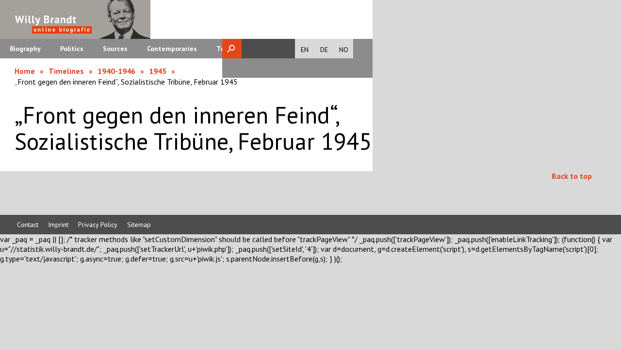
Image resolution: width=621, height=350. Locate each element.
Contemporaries (172, 48)
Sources (115, 48)
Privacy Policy (97, 224)
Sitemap (139, 224)
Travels (228, 48)
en (305, 49)
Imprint (58, 224)
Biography (25, 48)
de (324, 49)
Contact (27, 224)
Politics (71, 48)
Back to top (572, 176)
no (343, 49)
